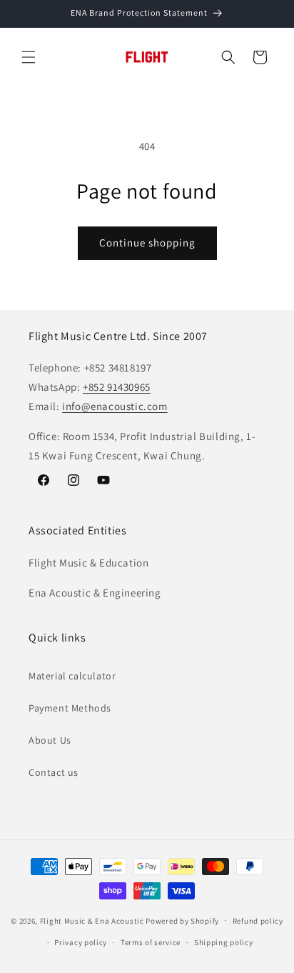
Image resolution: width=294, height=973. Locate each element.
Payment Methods (70, 708)
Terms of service (151, 942)
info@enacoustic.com (114, 406)
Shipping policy (223, 942)
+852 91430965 (117, 387)
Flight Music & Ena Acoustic (93, 920)
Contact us (53, 772)
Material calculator (72, 675)
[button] (28, 57)
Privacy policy (80, 942)
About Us (50, 740)
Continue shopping (147, 242)
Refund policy (258, 921)
